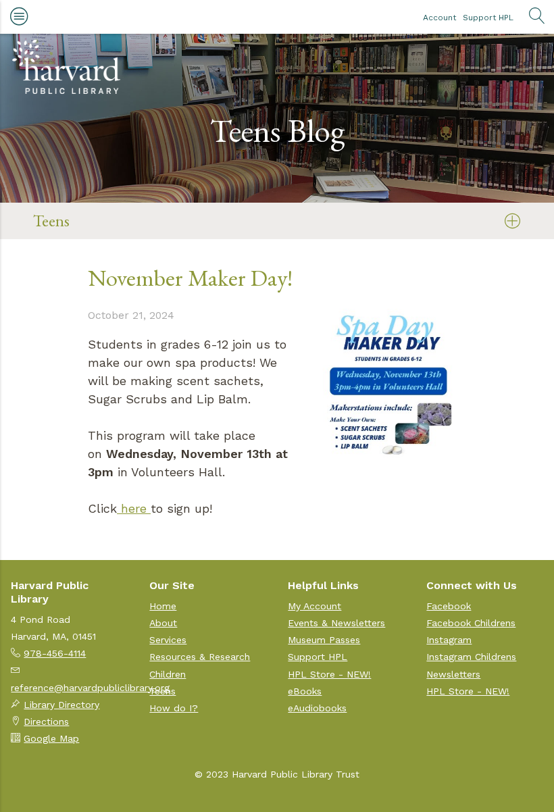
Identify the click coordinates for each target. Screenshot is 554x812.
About (163, 622)
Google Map (51, 738)
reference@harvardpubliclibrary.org (90, 687)
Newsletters (453, 674)
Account (439, 17)
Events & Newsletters (336, 622)
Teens (162, 691)
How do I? (173, 708)
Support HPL (488, 17)
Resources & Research (199, 656)
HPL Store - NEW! (329, 674)
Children (167, 674)
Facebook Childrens (470, 622)
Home (162, 606)
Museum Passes (324, 639)
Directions (46, 721)
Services (167, 639)
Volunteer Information (97, 558)
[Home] (66, 67)
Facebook (448, 606)
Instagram (449, 639)
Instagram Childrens (471, 656)
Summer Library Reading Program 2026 (147, 254)
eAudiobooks (317, 708)
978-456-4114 (55, 653)
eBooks (305, 691)
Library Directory (61, 704)
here (134, 508)
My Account (314, 606)
